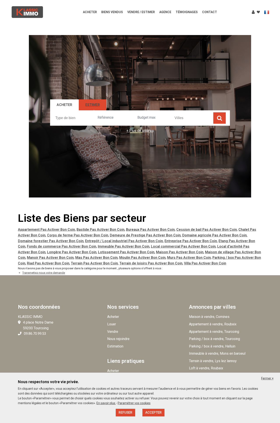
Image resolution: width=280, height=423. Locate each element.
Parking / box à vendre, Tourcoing (214, 339)
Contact (209, 12)
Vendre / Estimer (141, 12)
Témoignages (187, 12)
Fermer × (267, 378)
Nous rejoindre (118, 339)
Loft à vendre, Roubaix (206, 368)
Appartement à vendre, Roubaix (212, 324)
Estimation (115, 346)
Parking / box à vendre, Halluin (212, 346)
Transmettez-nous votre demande (43, 272)
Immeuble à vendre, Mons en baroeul (217, 353)
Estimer (92, 105)
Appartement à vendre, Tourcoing (214, 332)
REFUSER (125, 412)
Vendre (112, 332)
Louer (111, 324)
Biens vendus (112, 12)
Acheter (90, 12)
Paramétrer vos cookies (134, 403)
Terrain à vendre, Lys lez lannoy (213, 361)
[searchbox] (74, 118)
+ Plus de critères (140, 131)
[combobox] (74, 118)
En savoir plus (106, 403)
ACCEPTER (153, 412)
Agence (165, 12)
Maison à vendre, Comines (209, 317)
